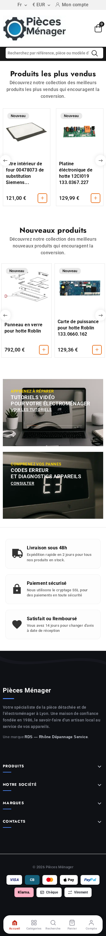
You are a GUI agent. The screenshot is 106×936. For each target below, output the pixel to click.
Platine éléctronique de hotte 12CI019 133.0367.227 (75, 173)
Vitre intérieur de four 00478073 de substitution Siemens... (25, 173)
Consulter (22, 483)
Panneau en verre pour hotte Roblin (23, 328)
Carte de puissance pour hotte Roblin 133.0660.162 (78, 328)
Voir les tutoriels (31, 409)
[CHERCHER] (94, 53)
